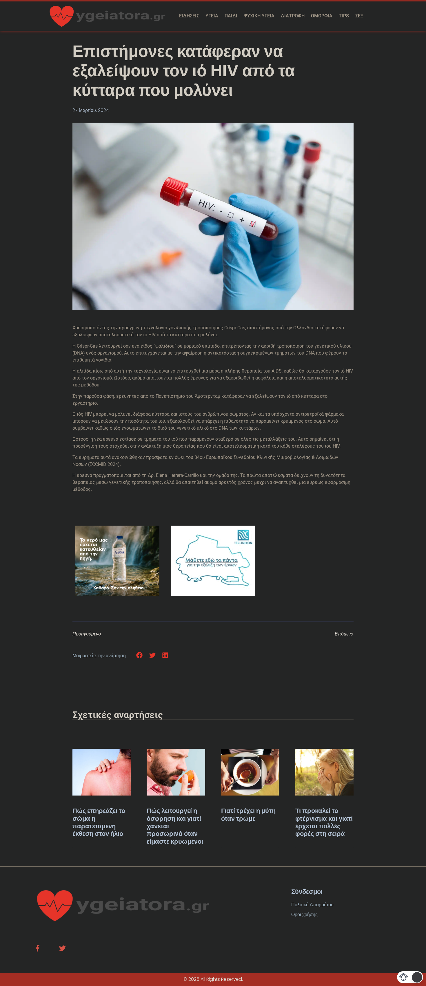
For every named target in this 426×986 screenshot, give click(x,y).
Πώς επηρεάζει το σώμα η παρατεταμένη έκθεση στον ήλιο (98, 822)
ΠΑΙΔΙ (231, 16)
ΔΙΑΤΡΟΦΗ (293, 16)
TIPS (344, 16)
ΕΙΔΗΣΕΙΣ (189, 16)
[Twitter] (62, 948)
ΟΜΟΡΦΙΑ (321, 16)
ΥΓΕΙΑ (211, 16)
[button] (139, 655)
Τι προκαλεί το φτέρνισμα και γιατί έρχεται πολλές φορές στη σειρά (324, 822)
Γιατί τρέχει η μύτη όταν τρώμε (248, 814)
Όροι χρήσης (304, 914)
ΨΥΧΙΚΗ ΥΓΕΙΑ (259, 16)
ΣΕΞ (359, 16)
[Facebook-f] (37, 948)
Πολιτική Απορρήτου (312, 904)
